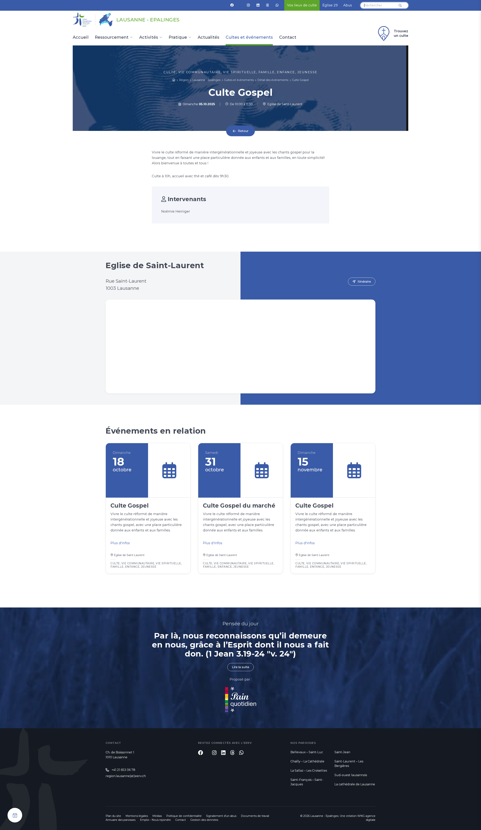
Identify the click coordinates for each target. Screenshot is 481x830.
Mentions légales (137, 816)
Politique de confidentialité (184, 816)
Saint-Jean (342, 752)
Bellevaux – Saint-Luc (306, 752)
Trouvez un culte (401, 33)
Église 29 (330, 5)
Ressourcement (112, 37)
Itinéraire (364, 281)
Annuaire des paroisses (120, 820)
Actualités (208, 37)
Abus (347, 5)
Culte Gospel (300, 80)
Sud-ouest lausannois (350, 775)
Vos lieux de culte (302, 5)
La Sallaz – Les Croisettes (308, 770)
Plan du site (113, 816)
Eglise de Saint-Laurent (284, 104)
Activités (148, 37)
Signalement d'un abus (221, 816)
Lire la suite (240, 667)
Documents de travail (255, 816)
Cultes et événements (249, 37)
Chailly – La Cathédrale (307, 761)
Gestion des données (204, 820)
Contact (287, 37)
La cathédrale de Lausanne (354, 784)
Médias (157, 816)
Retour (243, 131)
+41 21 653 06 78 (123, 770)
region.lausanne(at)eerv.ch (126, 776)
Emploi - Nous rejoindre (155, 820)
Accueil (80, 37)
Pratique (178, 37)
